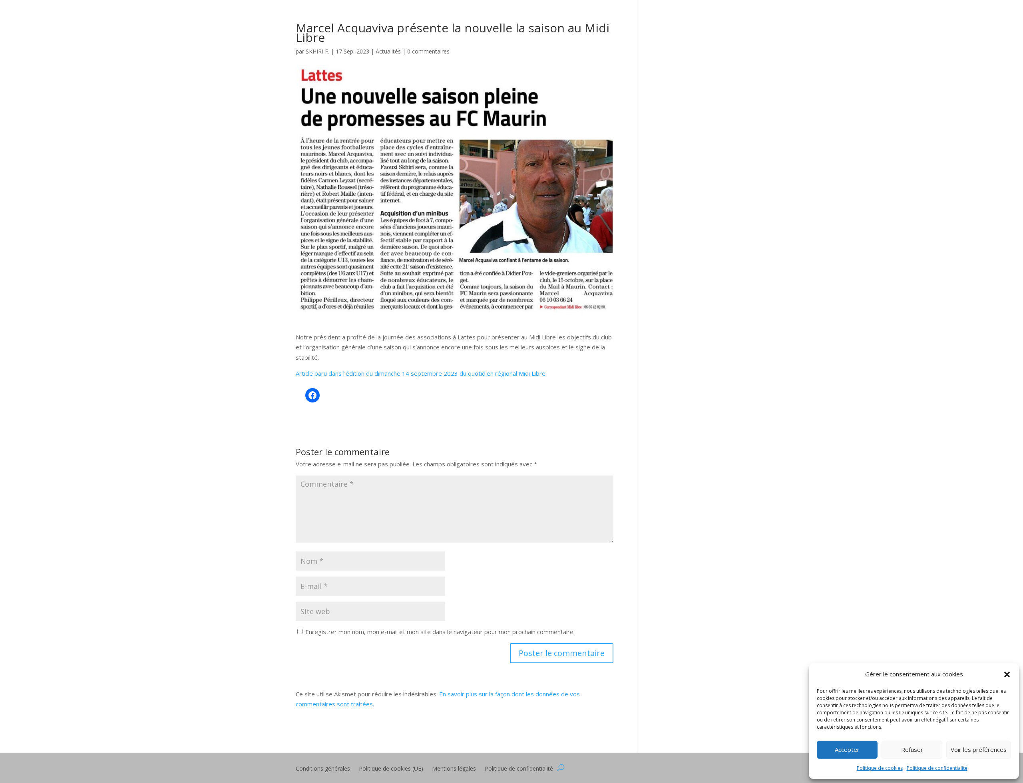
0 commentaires (428, 51)
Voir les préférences (979, 749)
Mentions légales (454, 769)
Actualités (388, 51)
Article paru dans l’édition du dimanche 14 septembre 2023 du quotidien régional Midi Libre (420, 373)
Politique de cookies (880, 768)
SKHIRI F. (317, 51)
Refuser (912, 749)
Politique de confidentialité (937, 768)
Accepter (847, 749)
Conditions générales (323, 769)
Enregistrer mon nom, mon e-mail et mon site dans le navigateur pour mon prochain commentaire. (440, 632)
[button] (1007, 674)
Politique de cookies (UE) (391, 769)
